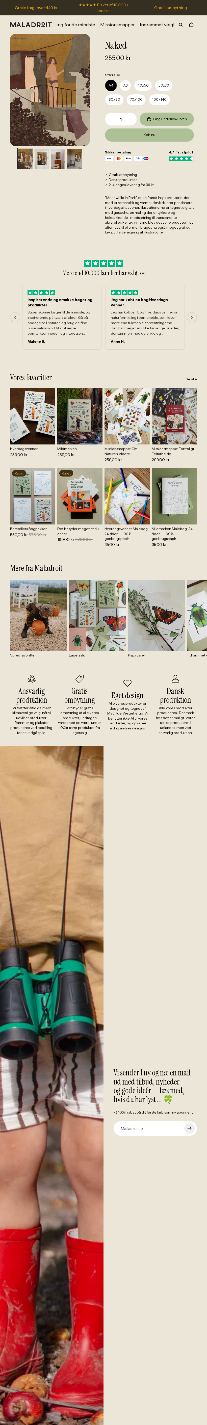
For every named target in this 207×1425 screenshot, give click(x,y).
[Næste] (192, 317)
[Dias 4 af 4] (74, 159)
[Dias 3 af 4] (58, 159)
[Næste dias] (84, 89)
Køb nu (149, 135)
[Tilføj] (141, 436)
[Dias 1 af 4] (25, 159)
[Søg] (180, 24)
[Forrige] (15, 317)
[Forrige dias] (15, 89)
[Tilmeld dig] (189, 1128)
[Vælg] (47, 436)
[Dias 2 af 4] (42, 159)
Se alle (191, 379)
